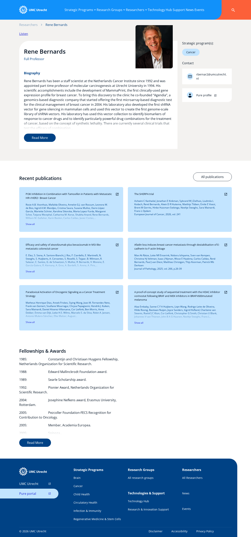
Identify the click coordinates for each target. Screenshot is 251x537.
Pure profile (204, 95)
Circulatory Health (85, 502)
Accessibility (179, 531)
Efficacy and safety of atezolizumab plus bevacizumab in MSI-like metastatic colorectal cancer (63, 246)
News (185, 493)
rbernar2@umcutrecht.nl (211, 76)
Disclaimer (156, 531)
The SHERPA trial (144, 194)
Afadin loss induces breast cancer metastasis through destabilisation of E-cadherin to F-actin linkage (176, 246)
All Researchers (192, 478)
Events (186, 509)
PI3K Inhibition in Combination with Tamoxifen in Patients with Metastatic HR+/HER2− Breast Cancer (69, 196)
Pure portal (27, 493)
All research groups (141, 478)
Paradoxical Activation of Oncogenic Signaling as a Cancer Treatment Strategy (65, 294)
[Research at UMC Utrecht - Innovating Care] (33, 10)
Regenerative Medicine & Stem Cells (97, 519)
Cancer (191, 52)
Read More (40, 138)
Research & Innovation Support (148, 509)
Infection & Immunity (87, 511)
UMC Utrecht (28, 484)
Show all (30, 224)
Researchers (28, 25)
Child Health (82, 494)
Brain (77, 478)
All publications (212, 177)
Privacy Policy (205, 531)
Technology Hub (138, 501)
